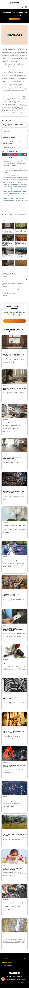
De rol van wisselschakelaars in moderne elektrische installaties (13, 732)
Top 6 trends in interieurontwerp (11, 422)
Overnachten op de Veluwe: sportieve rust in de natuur (14, 835)
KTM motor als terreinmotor (11, 167)
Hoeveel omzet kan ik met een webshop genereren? (14, 130)
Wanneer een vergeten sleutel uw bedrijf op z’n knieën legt (14, 663)
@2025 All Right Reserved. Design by (14, 982)
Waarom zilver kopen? (8, 937)
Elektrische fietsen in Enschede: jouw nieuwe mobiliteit (12, 697)
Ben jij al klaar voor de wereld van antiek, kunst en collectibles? (13, 492)
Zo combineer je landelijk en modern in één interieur (21, 231)
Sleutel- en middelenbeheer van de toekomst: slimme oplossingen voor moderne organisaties (12, 629)
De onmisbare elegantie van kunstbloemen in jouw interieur (14, 526)
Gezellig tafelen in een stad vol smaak (10, 298)
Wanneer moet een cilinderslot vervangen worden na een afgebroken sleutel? (8, 232)
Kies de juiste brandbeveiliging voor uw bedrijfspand (20, 243)
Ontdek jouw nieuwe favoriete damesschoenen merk (11, 595)
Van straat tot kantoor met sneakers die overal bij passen (7, 255)
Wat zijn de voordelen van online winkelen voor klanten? (14, 136)
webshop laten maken (12, 88)
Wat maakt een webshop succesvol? (14, 147)
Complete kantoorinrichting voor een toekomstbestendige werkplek (10, 274)
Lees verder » (5, 276)
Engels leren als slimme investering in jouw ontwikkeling (7, 267)
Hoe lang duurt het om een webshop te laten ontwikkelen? (14, 142)
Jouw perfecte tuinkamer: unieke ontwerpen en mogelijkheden (14, 766)
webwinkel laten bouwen (20, 214)
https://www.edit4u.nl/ (16, 112)
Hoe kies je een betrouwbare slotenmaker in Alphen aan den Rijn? (14, 457)
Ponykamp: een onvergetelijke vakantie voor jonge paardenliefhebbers (7, 244)
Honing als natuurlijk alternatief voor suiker (19, 267)
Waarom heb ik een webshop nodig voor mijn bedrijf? (14, 125)
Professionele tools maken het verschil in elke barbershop (14, 279)
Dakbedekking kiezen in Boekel (9, 293)
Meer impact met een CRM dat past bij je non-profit (13, 289)
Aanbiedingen (14, 19)
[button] (22, 7)
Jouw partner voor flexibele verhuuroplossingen (10, 800)
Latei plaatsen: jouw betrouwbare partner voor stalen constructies (14, 903)
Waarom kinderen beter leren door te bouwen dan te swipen (12, 869)
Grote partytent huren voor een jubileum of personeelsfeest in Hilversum (21, 256)
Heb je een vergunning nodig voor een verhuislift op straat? (13, 284)
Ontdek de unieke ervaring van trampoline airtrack (14, 560)
